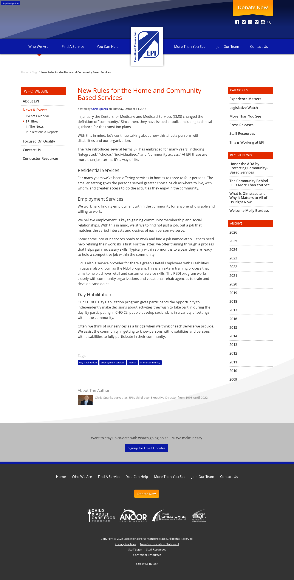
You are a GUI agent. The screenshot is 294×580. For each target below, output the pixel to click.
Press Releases (241, 125)
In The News (35, 126)
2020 (233, 284)
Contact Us (259, 46)
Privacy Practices (125, 544)
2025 (233, 241)
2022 (233, 266)
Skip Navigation (11, 3)
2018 (233, 301)
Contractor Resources (41, 158)
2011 (233, 362)
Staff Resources (242, 133)
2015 (233, 327)
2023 (233, 258)
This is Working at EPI (246, 142)
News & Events (35, 109)
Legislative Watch (243, 107)
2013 (233, 344)
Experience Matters (245, 99)
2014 (233, 336)
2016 (233, 318)
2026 (233, 232)
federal (132, 362)
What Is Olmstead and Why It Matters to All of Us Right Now (248, 197)
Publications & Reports (42, 132)
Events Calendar (37, 116)
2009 (233, 379)
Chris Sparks (99, 109)
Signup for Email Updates (146, 448)
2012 (233, 353)
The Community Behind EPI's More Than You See (249, 182)
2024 (233, 249)
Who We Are (38, 46)
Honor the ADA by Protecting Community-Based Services (248, 168)
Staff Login (135, 549)
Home (61, 476)
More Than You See (190, 46)
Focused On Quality (39, 141)
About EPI (31, 101)
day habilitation (88, 362)
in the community (150, 362)
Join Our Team (228, 46)
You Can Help (108, 46)
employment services (112, 362)
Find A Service (73, 46)
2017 (233, 310)
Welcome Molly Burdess (249, 210)
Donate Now (253, 7)
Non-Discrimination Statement (159, 544)
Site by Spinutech (147, 564)
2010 (233, 370)
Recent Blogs (241, 155)
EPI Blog (32, 121)
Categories (239, 90)
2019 (233, 292)
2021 (233, 275)
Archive (236, 223)
